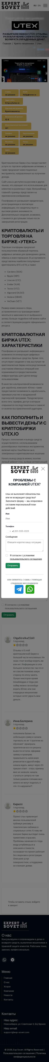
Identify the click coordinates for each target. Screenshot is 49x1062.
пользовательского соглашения (26, 559)
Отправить (12, 565)
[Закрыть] (43, 468)
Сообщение (12, 536)
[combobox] (10, 531)
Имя (7, 513)
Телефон (10, 526)
